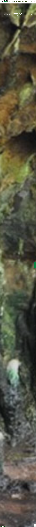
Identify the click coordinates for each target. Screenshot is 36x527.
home (3, 1)
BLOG (26, 1)
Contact (29, 1)
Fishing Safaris (18, 1)
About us (23, 1)
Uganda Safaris (13, 1)
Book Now (32, 1)
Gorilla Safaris (7, 1)
